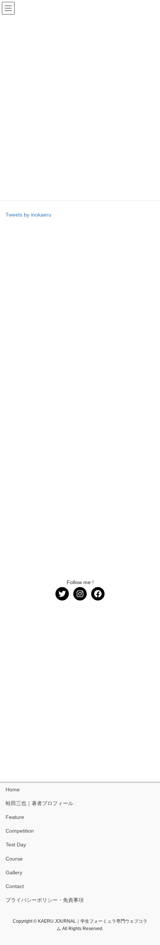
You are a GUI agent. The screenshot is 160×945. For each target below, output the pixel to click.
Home (13, 789)
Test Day (16, 845)
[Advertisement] (80, 308)
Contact (15, 886)
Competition (20, 831)
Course (14, 859)
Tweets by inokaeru (28, 215)
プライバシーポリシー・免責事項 (45, 900)
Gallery (14, 872)
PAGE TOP (149, 910)
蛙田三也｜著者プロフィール (39, 803)
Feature (15, 817)
